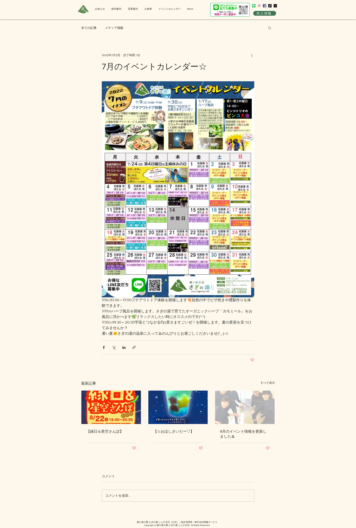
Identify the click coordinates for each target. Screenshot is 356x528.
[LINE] (253, 5)
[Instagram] (259, 5)
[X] (275, 5)
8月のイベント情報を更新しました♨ (243, 433)
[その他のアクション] (251, 55)
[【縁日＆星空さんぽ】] (111, 407)
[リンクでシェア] (134, 347)
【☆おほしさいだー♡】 (173, 431)
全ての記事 (89, 28)
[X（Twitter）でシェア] (114, 347)
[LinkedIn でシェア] (124, 347)
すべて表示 (267, 382)
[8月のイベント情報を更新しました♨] (245, 407)
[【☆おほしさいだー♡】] (178, 407)
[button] (270, 27)
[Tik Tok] (270, 5)
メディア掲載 (114, 28)
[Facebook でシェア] (104, 347)
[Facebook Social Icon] (264, 5)
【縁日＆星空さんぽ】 (104, 431)
